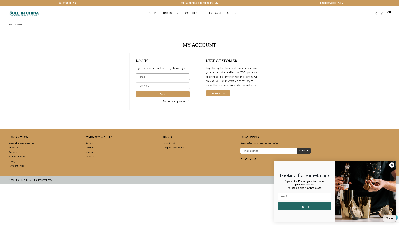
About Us (90, 156)
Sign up (305, 206)
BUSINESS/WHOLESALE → (332, 3)
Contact (89, 142)
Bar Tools (170, 13)
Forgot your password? (176, 101)
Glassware (214, 13)
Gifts (231, 13)
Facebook (90, 147)
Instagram (90, 152)
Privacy (12, 161)
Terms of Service (16, 165)
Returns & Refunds (17, 156)
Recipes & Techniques (173, 147)
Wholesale (13, 147)
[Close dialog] (392, 165)
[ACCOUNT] (382, 13)
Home (11, 24)
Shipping (13, 152)
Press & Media (170, 142)
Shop (152, 13)
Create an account (218, 93)
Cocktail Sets (193, 13)
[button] (387, 13)
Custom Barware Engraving (21, 142)
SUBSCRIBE (303, 150)
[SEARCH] (376, 13)
